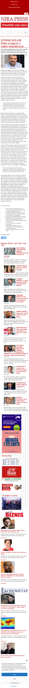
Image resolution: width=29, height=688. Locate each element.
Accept (14, 674)
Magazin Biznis (14, 1)
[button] (26, 660)
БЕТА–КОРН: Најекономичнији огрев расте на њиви (13, 656)
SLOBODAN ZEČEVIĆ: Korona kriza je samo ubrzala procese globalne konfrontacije (22, 298)
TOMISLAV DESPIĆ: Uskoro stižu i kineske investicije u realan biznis (22, 314)
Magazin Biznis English (14, 7)
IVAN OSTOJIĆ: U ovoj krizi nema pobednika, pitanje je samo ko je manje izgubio (21, 370)
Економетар (14, 4)
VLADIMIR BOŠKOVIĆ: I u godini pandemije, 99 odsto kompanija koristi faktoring (22, 282)
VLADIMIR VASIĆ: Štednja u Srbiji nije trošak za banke (21, 384)
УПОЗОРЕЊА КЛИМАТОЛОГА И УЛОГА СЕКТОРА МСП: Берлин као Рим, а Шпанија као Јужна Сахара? (14, 631)
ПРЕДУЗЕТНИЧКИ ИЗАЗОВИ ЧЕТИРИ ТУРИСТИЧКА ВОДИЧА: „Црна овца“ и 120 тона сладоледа (13, 606)
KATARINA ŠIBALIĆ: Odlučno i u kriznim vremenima (22, 267)
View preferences (14, 683)
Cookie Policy (14, 686)
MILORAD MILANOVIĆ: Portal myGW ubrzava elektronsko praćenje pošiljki (22, 401)
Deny (14, 678)
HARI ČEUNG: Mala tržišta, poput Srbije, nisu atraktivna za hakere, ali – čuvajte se (21, 331)
